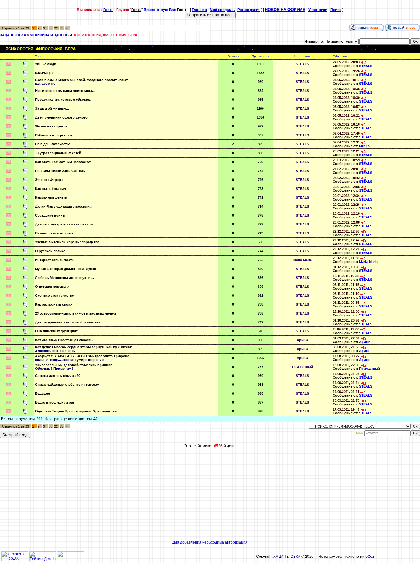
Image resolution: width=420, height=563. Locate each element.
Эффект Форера (49, 180)
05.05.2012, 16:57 (346, 106)
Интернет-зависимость (54, 260)
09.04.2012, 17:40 (346, 133)
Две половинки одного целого (61, 117)
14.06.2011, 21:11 (346, 391)
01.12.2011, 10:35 (346, 267)
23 (61, 28)
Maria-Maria (302, 260)
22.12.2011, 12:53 (346, 231)
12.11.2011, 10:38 (346, 276)
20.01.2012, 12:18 (346, 213)
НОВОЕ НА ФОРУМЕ (285, 9)
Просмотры (260, 56)
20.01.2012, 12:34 (346, 195)
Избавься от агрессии (53, 135)
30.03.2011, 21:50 (346, 400)
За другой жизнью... (52, 108)
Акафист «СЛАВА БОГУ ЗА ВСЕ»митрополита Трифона (82, 356)
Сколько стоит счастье (54, 295)
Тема (38, 56)
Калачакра (44, 73)
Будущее (42, 393)
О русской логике (50, 251)
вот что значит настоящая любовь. (64, 340)
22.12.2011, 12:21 (346, 249)
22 (56, 28)
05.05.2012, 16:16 (346, 124)
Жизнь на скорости (51, 126)
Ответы (233, 56)
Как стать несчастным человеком (63, 162)
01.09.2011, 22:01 (346, 338)
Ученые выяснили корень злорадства (67, 242)
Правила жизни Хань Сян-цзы (60, 171)
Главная (199, 10)
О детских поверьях (52, 286)
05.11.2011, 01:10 (346, 293)
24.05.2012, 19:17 (346, 80)
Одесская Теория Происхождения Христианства (76, 411)
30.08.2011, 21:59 (346, 347)
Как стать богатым (50, 188)
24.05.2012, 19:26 (346, 71)
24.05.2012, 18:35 (346, 89)
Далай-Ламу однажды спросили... (63, 206)
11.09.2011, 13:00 (346, 329)
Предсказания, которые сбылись (63, 99)
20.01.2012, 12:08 (346, 222)
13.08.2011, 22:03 (346, 365)
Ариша (302, 340)
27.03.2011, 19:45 (346, 409)
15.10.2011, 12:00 (346, 311)
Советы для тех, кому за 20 (57, 375)
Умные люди (45, 64)
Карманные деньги (51, 197)
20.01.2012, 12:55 (346, 187)
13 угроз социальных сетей (58, 153)
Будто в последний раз (54, 402)
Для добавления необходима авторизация (210, 542)
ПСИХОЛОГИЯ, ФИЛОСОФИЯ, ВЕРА (107, 35)
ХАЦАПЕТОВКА (13, 35)
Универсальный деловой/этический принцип (74, 365)
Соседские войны (50, 215)
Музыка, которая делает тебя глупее (65, 269)
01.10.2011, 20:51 (346, 320)
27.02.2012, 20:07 (346, 169)
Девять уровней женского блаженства (67, 322)
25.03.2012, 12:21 (346, 151)
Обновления (342, 56)
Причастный (302, 367)
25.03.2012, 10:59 (346, 160)
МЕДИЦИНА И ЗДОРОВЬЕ (51, 35)
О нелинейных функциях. (57, 331)
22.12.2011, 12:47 (346, 240)
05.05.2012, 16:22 (346, 115)
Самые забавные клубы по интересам (67, 384)
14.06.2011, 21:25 (346, 374)
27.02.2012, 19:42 (346, 178)
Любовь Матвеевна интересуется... (64, 278)
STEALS (302, 64)
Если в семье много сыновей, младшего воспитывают (81, 80)
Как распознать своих (53, 304)
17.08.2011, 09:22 (346, 356)
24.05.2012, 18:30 (346, 98)
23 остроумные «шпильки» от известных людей (75, 313)
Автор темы (302, 56)
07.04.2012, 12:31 (346, 142)
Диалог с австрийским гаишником (64, 224)
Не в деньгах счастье (53, 144)
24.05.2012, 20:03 (346, 62)
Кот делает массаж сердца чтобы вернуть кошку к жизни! (83, 347)
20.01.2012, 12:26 (346, 204)
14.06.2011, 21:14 (346, 383)
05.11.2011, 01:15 (346, 285)
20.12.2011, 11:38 (346, 258)
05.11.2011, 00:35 (346, 302)
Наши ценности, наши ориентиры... (65, 90)
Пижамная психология (54, 233)
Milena (364, 146)
